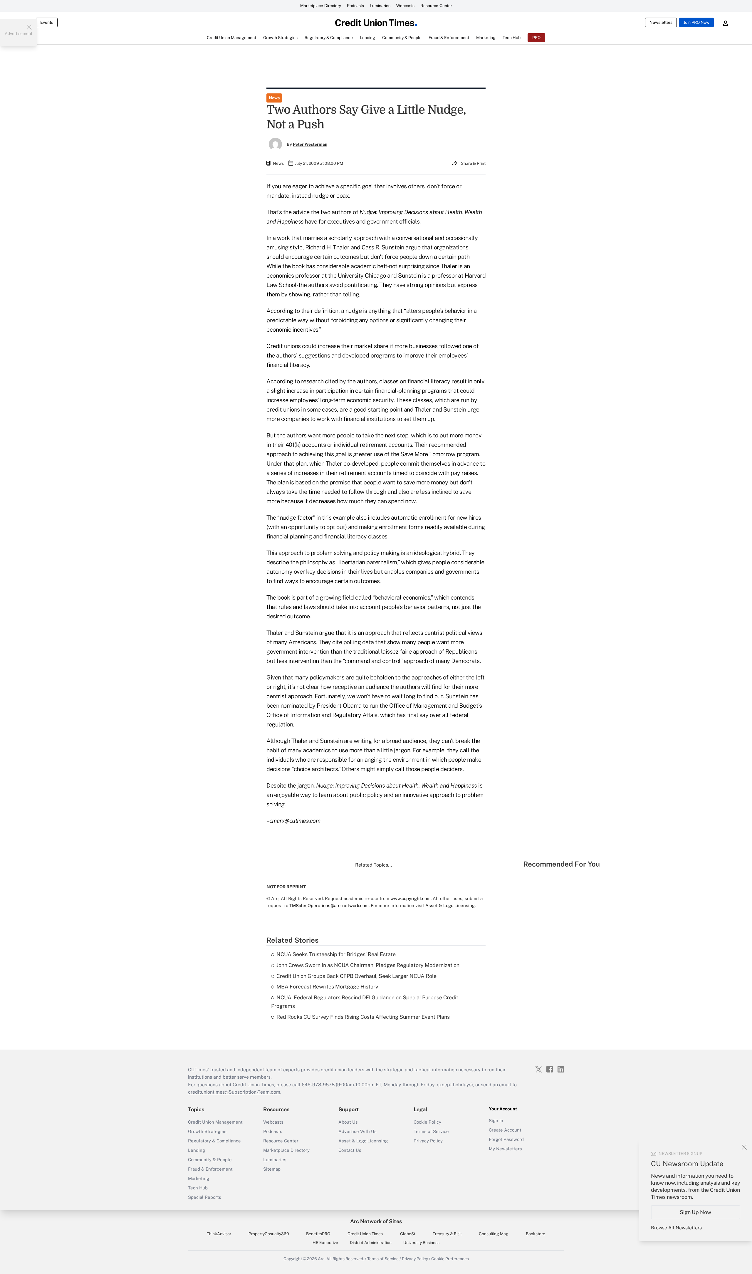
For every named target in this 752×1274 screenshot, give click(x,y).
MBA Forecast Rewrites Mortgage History (327, 986)
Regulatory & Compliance (214, 1140)
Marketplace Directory (320, 5)
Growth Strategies (207, 1131)
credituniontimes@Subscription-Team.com (234, 1092)
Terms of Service (431, 1131)
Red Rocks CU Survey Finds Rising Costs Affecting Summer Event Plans (363, 1017)
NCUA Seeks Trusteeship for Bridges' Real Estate (336, 954)
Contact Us (349, 1150)
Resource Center (436, 5)
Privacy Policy (428, 1140)
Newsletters (660, 22)
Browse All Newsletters (676, 1228)
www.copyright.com (410, 898)
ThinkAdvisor (219, 1233)
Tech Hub (198, 1187)
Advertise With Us (357, 1131)
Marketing (198, 1178)
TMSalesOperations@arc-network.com (329, 905)
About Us (348, 1121)
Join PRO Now (696, 22)
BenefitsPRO (318, 1233)
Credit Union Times (365, 1233)
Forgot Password (506, 1139)
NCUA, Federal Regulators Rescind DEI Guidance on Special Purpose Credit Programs (364, 1001)
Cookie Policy (427, 1121)
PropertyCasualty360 (269, 1233)
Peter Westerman (310, 144)
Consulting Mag (493, 1233)
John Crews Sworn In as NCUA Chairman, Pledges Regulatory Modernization (367, 965)
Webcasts (405, 5)
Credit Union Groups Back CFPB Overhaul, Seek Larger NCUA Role (356, 976)
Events (46, 22)
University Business (421, 1242)
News (274, 97)
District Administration (371, 1242)
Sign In (496, 1120)
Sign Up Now (695, 1212)
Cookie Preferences (450, 1258)
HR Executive (325, 1242)
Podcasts (355, 5)
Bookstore (535, 1233)
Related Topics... (373, 865)
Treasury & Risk (447, 1233)
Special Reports (204, 1197)
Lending (196, 1150)
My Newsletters (505, 1148)
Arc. (321, 1258)
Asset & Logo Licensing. (450, 905)
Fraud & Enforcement (210, 1168)
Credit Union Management (215, 1121)
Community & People (210, 1159)
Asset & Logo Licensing (363, 1140)
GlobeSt (407, 1233)
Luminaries (380, 5)
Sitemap (272, 1168)
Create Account (505, 1129)
